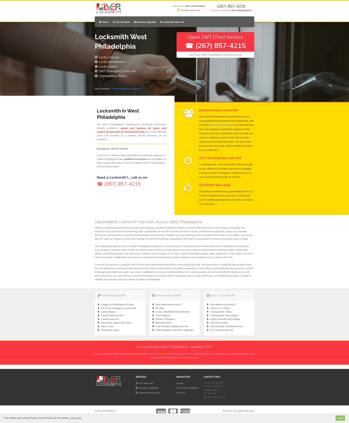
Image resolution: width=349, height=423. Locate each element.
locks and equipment (222, 124)
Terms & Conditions (188, 387)
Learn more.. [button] (76, 418)
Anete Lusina (13, 94)
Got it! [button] (340, 418)
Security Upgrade (146, 21)
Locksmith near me (173, 21)
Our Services (123, 21)
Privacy (181, 392)
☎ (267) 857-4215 (215, 45)
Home (105, 21)
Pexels (25, 94)
